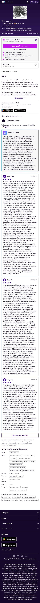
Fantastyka (14, 71)
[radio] (20, 40)
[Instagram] (22, 556)
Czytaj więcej (19, 98)
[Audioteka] (8, 2)
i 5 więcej (30, 30)
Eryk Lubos (28, 28)
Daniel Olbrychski (20, 28)
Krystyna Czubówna (22, 30)
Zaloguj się (34, 2)
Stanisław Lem (9, 26)
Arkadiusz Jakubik (10, 28)
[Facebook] (14, 556)
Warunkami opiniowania (8, 445)
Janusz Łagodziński (11, 30)
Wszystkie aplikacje (7, 550)
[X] (26, 556)
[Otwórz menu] (2, 2)
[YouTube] (18, 556)
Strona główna (5, 71)
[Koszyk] (27, 2)
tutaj (30, 599)
